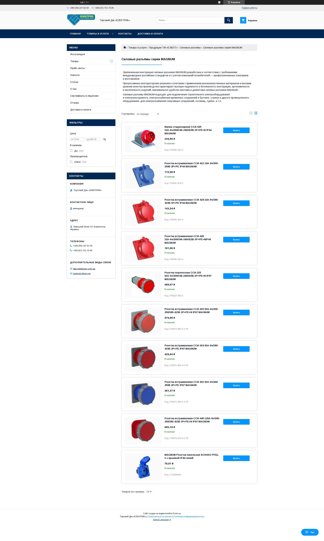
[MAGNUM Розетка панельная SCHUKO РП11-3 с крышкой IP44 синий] (143, 466)
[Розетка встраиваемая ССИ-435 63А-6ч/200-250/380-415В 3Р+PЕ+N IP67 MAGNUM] (143, 321)
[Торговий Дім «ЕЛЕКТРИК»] (81, 25)
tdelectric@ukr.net (81, 273)
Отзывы (74, 102)
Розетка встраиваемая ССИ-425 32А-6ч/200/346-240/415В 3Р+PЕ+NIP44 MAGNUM (188, 239)
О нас (73, 89)
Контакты (124, 33)
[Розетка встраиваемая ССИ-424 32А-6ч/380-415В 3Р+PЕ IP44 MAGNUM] (143, 211)
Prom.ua (177, 513)
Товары (74, 61)
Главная (75, 33)
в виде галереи (250, 114)
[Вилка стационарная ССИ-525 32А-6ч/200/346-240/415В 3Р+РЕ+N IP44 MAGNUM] (143, 139)
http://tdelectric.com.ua (84, 268)
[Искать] (228, 20)
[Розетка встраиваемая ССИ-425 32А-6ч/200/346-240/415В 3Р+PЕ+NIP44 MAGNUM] (143, 248)
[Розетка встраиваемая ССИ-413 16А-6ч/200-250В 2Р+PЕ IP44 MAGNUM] (143, 175)
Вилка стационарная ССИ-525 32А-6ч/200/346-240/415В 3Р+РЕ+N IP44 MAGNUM (188, 130)
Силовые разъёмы (190, 47)
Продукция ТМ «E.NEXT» (163, 47)
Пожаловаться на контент (159, 516)
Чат (312, 532)
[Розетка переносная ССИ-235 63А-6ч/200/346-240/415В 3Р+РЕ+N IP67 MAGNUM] (143, 284)
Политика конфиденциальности (189, 516)
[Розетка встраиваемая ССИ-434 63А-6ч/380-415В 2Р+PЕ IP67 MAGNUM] (143, 357)
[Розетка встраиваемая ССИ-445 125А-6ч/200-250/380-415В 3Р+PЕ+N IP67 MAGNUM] (143, 430)
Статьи (74, 82)
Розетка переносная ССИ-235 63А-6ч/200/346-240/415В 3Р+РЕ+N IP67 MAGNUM (188, 275)
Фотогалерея (77, 54)
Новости (74, 75)
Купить (236, 130)
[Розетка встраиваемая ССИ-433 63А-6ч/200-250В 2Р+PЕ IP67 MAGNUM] (143, 394)
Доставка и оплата (150, 33)
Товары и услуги (98, 33)
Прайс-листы (77, 68)
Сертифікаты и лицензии (84, 95)
